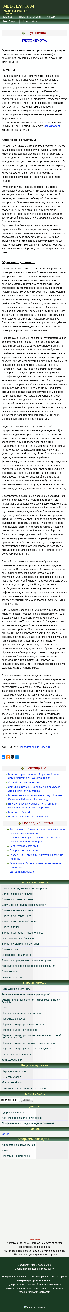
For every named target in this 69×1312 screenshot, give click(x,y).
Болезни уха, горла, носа (16, 915)
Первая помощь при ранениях (20, 1029)
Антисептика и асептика (16, 988)
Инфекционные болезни (16, 954)
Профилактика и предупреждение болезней (28, 1123)
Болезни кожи (10, 949)
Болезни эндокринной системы (20, 943)
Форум (51, 16)
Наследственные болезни (34, 747)
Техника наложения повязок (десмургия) (26, 994)
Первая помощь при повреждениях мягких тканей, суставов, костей (32, 1036)
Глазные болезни (12, 977)
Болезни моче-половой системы (21, 921)
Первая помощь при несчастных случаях (26, 1048)
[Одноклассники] (8, 757)
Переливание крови (14, 1018)
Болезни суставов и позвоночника (22, 932)
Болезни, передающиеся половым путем (26, 960)
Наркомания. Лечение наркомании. (29, 816)
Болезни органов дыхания (17, 899)
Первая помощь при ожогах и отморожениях (28, 1043)
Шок (4, 1007)
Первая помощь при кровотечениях (23, 1024)
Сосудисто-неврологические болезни (24, 904)
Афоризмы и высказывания (18, 1144)
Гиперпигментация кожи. (24, 850)
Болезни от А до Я (30, 16)
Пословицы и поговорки (16, 1156)
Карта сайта (29, 21)
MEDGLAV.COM (18, 6)
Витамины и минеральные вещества (24, 1088)
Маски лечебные (12, 1082)
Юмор (5, 1150)
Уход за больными (12, 1059)
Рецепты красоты (12, 1077)
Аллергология (10, 971)
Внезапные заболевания (16, 1054)
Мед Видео (9, 21)
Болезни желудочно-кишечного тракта (24, 888)
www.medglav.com (40, 1292)
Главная (8, 16)
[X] (12, 757)
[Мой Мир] (17, 757)
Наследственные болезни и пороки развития (28, 965)
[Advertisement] (34, 1198)
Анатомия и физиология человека (22, 1117)
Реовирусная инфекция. (24, 846)
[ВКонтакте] (3, 757)
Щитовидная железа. (22, 871)
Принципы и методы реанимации (21, 1013)
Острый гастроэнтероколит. (24, 782)
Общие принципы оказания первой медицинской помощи (31, 1001)
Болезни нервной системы (18, 910)
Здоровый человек (13, 1112)
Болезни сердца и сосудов (17, 893)
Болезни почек (10, 927)
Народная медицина (14, 1071)
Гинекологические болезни (18, 938)
